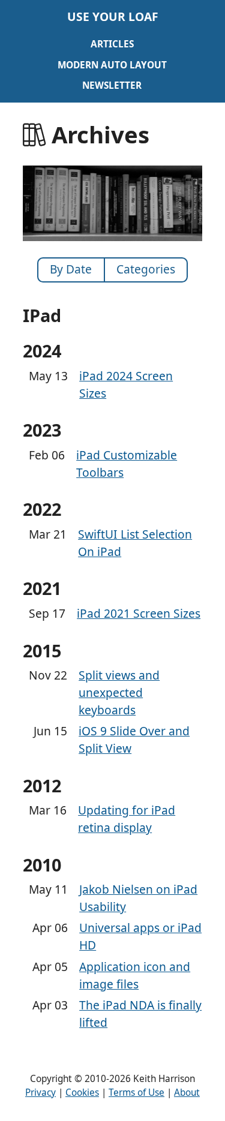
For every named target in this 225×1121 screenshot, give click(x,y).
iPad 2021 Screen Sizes (138, 613)
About (187, 1092)
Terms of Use (136, 1092)
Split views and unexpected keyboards (119, 692)
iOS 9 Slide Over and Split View (134, 739)
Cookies (82, 1092)
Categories (145, 269)
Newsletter (112, 85)
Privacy (40, 1092)
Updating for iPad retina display (126, 819)
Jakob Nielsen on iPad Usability (138, 898)
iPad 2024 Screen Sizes (126, 384)
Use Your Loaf (112, 16)
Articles (112, 44)
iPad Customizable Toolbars (126, 463)
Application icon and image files (134, 975)
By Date (71, 269)
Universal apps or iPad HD (140, 936)
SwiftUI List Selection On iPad (135, 543)
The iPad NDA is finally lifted (140, 1013)
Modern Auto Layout (112, 65)
